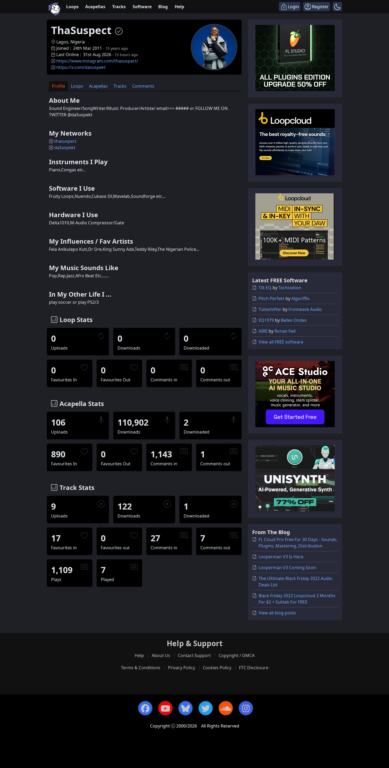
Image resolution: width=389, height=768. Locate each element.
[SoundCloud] (225, 708)
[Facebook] (145, 708)
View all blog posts (277, 613)
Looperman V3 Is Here (281, 557)
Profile (58, 86)
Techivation (289, 288)
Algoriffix (300, 298)
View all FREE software (281, 342)
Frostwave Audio (305, 309)
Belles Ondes (294, 320)
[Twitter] (205, 708)
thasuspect (65, 141)
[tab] (58, 86)
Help (179, 7)
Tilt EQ (265, 288)
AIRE (263, 331)
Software (142, 7)
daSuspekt (64, 147)
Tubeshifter (270, 309)
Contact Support (194, 655)
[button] (337, 6)
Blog (163, 7)
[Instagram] (245, 708)
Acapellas (95, 7)
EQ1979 (266, 320)
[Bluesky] (185, 708)
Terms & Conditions (140, 668)
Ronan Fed (285, 331)
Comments (143, 86)
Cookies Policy (217, 668)
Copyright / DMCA (237, 655)
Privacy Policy (181, 668)
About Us (161, 655)
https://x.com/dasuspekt (81, 67)
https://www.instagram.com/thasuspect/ (97, 61)
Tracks (119, 7)
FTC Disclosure (253, 668)
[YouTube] (165, 708)
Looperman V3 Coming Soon (287, 567)
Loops (72, 7)
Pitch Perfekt (271, 298)
